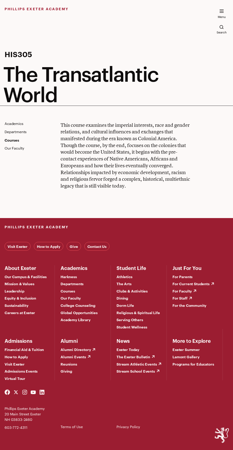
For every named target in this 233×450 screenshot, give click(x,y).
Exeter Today (127, 349)
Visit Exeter (18, 246)
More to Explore (191, 340)
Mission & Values (19, 283)
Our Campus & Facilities (26, 276)
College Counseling (78, 305)
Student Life (131, 267)
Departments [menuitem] (16, 132)
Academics (74, 267)
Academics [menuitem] (14, 123)
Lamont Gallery (186, 356)
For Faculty (182, 290)
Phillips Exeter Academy (37, 8)
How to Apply (48, 246)
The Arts (124, 283)
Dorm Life (125, 305)
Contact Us (96, 246)
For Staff (179, 297)
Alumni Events (73, 356)
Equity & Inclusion (20, 297)
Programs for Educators (193, 363)
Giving (66, 371)
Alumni (69, 340)
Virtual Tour (15, 378)
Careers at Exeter (20, 312)
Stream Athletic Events (136, 363)
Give (74, 246)
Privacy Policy (128, 426)
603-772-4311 (16, 427)
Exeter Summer (186, 349)
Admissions (18, 340)
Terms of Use (72, 426)
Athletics (124, 276)
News (123, 340)
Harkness (69, 276)
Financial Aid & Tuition (24, 349)
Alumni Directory (76, 349)
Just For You (186, 267)
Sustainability (16, 305)
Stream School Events (135, 371)
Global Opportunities (79, 312)
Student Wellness (131, 326)
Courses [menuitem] (12, 140)
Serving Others (129, 319)
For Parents (182, 276)
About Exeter (20, 267)
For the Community (189, 305)
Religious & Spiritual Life (138, 312)
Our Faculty (71, 297)
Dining (122, 297)
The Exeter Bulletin (133, 356)
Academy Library (76, 319)
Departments (72, 283)
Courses (68, 290)
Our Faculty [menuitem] (14, 148)
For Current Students (191, 283)
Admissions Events (21, 371)
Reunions (69, 363)
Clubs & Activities (132, 290)
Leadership (14, 290)
